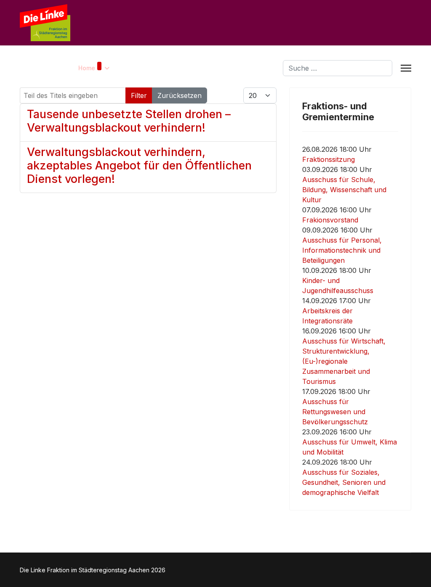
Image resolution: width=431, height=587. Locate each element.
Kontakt (128, 67)
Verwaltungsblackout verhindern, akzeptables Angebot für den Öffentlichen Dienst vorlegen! (139, 165)
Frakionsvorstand (330, 220)
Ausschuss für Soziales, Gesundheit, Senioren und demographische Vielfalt (344, 482)
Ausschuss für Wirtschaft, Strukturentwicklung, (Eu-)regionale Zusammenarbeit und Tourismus (344, 361)
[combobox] (337, 68)
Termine (197, 67)
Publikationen (245, 67)
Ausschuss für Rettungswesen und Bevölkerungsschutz (335, 411)
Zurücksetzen (179, 95)
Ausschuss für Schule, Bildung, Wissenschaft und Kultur (344, 189)
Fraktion (158, 67)
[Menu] (406, 68)
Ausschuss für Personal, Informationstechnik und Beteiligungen (342, 250)
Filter (139, 95)
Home (86, 67)
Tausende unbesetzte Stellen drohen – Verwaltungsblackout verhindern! (129, 120)
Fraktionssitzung (328, 159)
